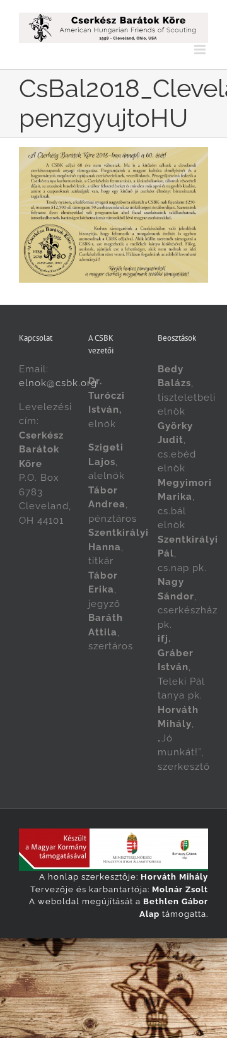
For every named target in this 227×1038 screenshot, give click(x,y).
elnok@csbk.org (58, 383)
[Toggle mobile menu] (201, 49)
